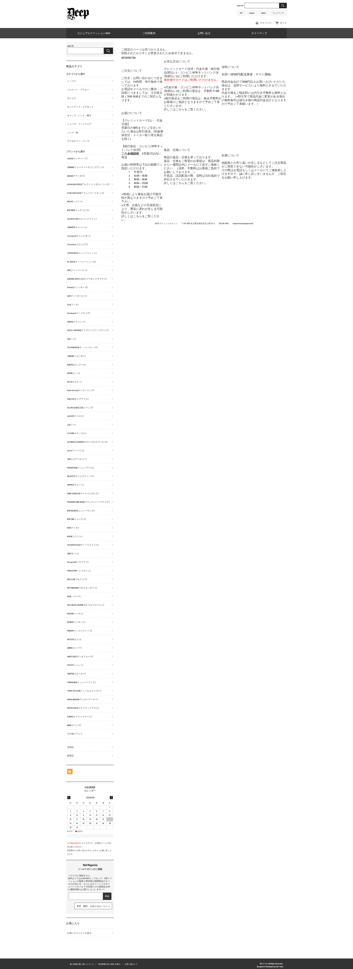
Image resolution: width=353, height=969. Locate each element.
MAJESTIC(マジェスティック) (80, 476)
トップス (71, 81)
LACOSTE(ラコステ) (75, 416)
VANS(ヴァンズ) (74, 725)
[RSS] (70, 772)
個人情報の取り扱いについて (82, 964)
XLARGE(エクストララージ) (79, 716)
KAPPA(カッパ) (73, 373)
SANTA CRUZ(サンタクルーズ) (80, 656)
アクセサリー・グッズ (78, 141)
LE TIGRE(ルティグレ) (76, 433)
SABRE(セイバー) (74, 647)
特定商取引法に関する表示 (109, 964)
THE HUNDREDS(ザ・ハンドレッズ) (82, 347)
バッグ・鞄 (72, 132)
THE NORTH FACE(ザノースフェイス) (83, 544)
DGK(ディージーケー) (77, 270)
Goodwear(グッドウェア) (78, 313)
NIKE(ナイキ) (73, 527)
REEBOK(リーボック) (76, 622)
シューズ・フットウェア (79, 124)
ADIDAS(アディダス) (76, 175)
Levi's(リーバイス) (75, 450)
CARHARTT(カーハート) (77, 227)
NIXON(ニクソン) (74, 536)
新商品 (70, 755)
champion (251, 13)
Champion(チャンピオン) (78, 236)
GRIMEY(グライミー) (76, 321)
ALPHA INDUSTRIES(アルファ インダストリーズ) (88, 184)
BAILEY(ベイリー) (74, 201)
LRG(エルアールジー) (77, 459)
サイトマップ (259, 33)
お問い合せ (204, 33)
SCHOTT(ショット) (75, 665)
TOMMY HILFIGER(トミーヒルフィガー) (84, 690)
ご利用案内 (148, 33)
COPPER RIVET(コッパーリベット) (81, 253)
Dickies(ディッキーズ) (77, 287)
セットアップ (278, 13)
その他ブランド (75, 733)
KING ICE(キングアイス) (77, 399)
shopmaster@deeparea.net (242, 223)
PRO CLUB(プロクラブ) (77, 579)
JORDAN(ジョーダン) (76, 356)
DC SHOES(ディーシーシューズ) (81, 261)
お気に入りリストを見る (79, 933)
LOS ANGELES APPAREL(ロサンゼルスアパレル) (87, 441)
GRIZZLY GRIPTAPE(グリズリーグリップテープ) (87, 330)
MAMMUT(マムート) (75, 484)
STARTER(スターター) (76, 673)
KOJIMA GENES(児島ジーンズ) (80, 407)
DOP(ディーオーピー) (77, 296)
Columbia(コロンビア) (77, 244)
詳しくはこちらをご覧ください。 (186, 109)
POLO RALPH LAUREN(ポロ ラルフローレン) (85, 605)
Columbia (263, 13)
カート (283, 22)
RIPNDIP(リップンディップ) (79, 630)
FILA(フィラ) (72, 304)
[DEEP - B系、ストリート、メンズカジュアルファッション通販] (78, 20)
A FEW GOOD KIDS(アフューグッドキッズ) (85, 193)
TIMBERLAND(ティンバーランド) (81, 682)
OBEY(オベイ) (73, 553)
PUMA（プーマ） (74, 596)
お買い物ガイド (131, 964)
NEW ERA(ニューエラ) (76, 519)
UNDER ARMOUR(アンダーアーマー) (82, 699)
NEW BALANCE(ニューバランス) (80, 510)
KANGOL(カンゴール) (76, 364)
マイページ (266, 22)
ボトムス (71, 98)
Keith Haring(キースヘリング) (80, 390)
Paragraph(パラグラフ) (77, 562)
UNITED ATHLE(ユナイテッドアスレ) (83, 707)
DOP (241, 13)
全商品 (70, 747)
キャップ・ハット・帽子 (79, 115)
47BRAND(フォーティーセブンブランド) (85, 167)
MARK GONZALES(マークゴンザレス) (82, 493)
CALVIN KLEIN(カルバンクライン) (81, 218)
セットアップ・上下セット (80, 106)
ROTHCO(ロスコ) (74, 639)
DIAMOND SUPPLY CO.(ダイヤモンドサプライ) (86, 278)
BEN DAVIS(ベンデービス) (78, 210)
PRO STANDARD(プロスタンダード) (82, 587)
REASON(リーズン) (75, 613)
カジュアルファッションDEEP (93, 33)
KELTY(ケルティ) (74, 381)
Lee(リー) (71, 424)
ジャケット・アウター (78, 89)
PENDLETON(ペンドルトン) (78, 570)
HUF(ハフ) (71, 338)
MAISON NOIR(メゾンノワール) (80, 467)
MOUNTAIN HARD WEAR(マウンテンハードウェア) (88, 502)
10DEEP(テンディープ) (77, 158)
